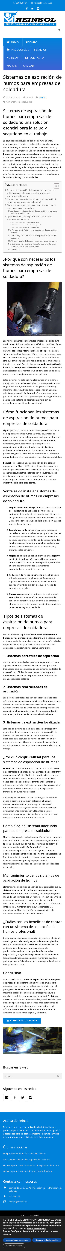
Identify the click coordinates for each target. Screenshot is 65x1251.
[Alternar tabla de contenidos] (55, 186)
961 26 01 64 (21, 2)
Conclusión (15, 249)
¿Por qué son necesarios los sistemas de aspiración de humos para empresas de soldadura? (32, 200)
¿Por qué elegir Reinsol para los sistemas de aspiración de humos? (35, 231)
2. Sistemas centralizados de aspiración (28, 225)
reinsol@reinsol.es (43, 2)
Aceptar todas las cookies (17, 1240)
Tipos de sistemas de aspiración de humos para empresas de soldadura (29, 218)
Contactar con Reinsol (23, 1020)
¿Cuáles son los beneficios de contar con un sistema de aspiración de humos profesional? (33, 245)
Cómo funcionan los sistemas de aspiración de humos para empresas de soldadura (31, 206)
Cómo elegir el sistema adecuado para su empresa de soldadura (33, 236)
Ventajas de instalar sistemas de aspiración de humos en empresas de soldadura (34, 212)
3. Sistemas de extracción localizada (27, 227)
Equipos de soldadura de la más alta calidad (24, 1153)
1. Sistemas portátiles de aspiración (27, 222)
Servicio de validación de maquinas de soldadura (26, 1159)
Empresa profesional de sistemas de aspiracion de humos (31, 1165)
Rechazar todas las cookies (46, 1240)
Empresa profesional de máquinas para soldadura (27, 1171)
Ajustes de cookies (14, 1246)
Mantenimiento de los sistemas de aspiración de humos (34, 241)
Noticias (43, 97)
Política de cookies (36, 1228)
